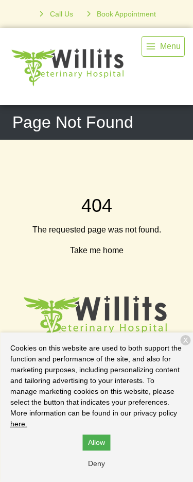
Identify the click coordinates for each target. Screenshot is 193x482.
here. (18, 424)
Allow (96, 442)
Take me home (97, 250)
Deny (96, 463)
